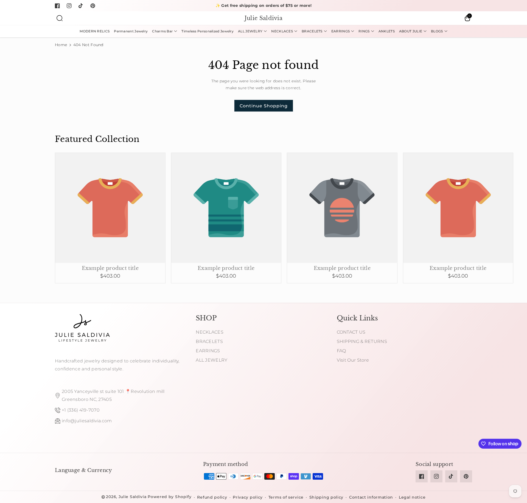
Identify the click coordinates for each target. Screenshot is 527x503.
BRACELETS (209, 341)
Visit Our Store (353, 360)
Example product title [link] (110, 268)
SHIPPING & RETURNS (362, 341)
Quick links (357, 318)
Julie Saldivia (133, 496)
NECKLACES (209, 332)
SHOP (206, 318)
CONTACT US (351, 332)
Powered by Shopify (170, 496)
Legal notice (412, 497)
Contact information (371, 497)
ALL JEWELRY (211, 360)
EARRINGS (208, 350)
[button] (59, 18)
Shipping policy (326, 497)
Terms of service (286, 497)
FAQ (341, 350)
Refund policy (212, 497)
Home (61, 44)
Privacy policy (248, 497)
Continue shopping (264, 105)
